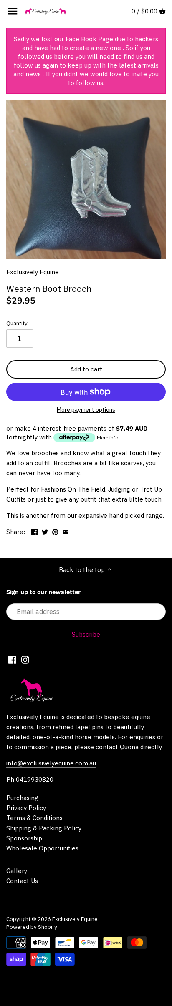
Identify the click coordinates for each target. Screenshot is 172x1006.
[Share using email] (66, 531)
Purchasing (22, 798)
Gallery (16, 871)
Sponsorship (24, 838)
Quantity (17, 323)
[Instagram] (25, 659)
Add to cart (86, 369)
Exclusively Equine (32, 272)
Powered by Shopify (31, 927)
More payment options (86, 410)
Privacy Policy (26, 808)
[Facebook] (12, 659)
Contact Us (22, 881)
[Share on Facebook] (34, 531)
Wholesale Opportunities (42, 848)
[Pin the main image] (55, 531)
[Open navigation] (12, 11)
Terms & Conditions (34, 818)
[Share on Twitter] (45, 531)
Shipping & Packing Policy (43, 828)
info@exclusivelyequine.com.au (51, 763)
